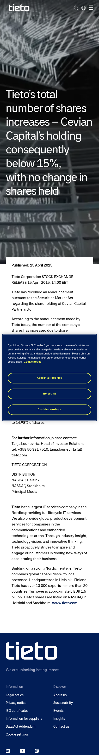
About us (60, 695)
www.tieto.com (64, 602)
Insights (59, 719)
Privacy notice (16, 703)
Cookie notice (32, 361)
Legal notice (15, 695)
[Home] (19, 7)
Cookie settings (17, 734)
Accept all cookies (49, 378)
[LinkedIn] (8, 751)
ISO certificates (17, 711)
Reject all (49, 393)
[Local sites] (83, 8)
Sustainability (63, 703)
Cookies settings (49, 409)
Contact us (61, 727)
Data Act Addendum (20, 727)
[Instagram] (37, 751)
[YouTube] (22, 751)
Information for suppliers (24, 719)
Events (58, 711)
